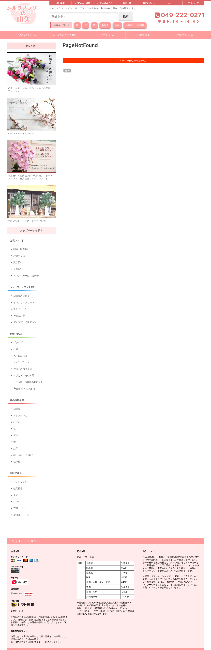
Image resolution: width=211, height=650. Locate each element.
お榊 (117, 25)
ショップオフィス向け (64, 35)
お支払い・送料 (82, 3)
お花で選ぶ (143, 35)
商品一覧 (127, 3)
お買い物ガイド (104, 3)
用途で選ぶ (104, 35)
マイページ (193, 3)
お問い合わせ (149, 3)
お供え (105, 25)
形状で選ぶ (183, 35)
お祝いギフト (24, 35)
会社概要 (60, 3)
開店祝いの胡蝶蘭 (135, 25)
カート (171, 3)
